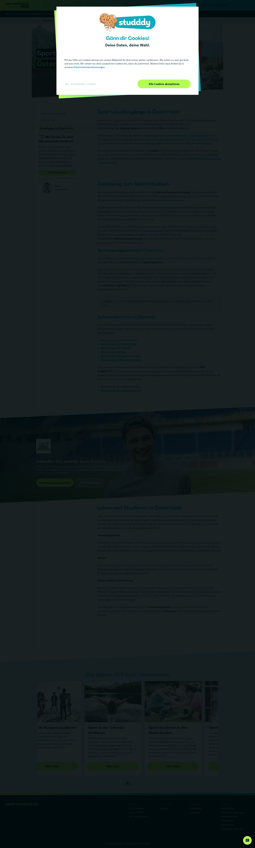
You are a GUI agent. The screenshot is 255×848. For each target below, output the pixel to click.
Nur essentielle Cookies (80, 84)
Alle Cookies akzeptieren (164, 84)
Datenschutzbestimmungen (89, 67)
